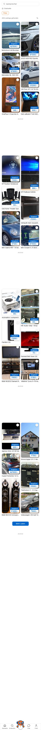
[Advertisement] (20, 136)
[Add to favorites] (17, 24)
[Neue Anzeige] (20, 726)
